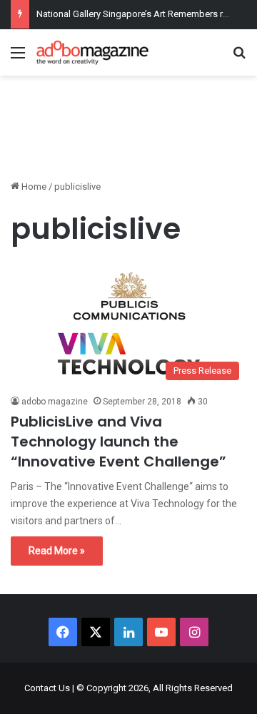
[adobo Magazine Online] (93, 52)
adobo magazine (54, 402)
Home (32, 186)
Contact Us (47, 688)
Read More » (57, 550)
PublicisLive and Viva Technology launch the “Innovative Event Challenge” (118, 441)
